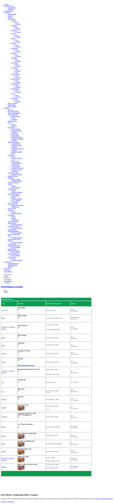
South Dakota (15, 88)
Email (6, 292)
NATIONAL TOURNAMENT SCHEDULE (17, 163)
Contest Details (16, 129)
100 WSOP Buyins (13, 254)
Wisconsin (14, 98)
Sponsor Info (11, 105)
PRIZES (6, 108)
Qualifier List (15, 220)
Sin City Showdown (13, 194)
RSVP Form (15, 134)
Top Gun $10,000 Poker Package (13, 222)
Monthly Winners (13, 176)
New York (14, 67)
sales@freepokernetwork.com (104, 498)
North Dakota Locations (12, 286)
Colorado (14, 25)
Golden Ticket (12, 257)
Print (5, 290)
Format (14, 218)
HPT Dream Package (14, 250)
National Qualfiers (17, 233)
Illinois (13, 38)
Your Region (11, 19)
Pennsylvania (15, 84)
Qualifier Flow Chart (17, 168)
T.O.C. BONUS (16, 200)
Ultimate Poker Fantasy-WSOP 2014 (14, 245)
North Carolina (16, 74)
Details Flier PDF (16, 213)
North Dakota (15, 79)
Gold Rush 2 (11, 215)
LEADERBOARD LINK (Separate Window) (13, 265)
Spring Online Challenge (12, 8)
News (16, 22)
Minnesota (14, 48)
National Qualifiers (17, 137)
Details (13, 186)
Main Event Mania (13, 142)
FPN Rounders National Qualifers (17, 180)
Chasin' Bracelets (13, 114)
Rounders (10, 178)
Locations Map (8, 11)
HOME (6, 4)
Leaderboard (8, 262)
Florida (14, 33)
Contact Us (7, 270)
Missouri (14, 53)
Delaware (14, 30)
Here (76, 498)
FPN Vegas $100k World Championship (14, 112)
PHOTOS (7, 268)
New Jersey (15, 63)
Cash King (11, 155)
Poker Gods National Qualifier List (17, 206)
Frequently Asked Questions (17, 131)
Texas (13, 93)
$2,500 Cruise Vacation (12, 209)
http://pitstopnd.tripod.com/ (26, 365)
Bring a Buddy (12, 106)
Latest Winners (12, 249)
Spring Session (16, 116)
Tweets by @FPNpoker (7, 501)
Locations (18, 24)
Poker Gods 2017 (13, 203)
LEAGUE (7, 12)
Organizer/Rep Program (12, 15)
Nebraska (14, 58)
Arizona (14, 20)
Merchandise (15, 135)
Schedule (14, 119)
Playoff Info (15, 202)
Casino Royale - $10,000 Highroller (13, 230)
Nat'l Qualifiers (16, 187)
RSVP (13, 118)
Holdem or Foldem (13, 226)
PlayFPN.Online (9, 6)
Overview (11, 110)
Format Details (16, 195)
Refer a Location (12, 103)
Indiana (14, 43)
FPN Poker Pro (12, 189)
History (10, 17)
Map (16, 72)
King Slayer (11, 127)
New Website (8, 271)
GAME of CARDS (13, 173)
